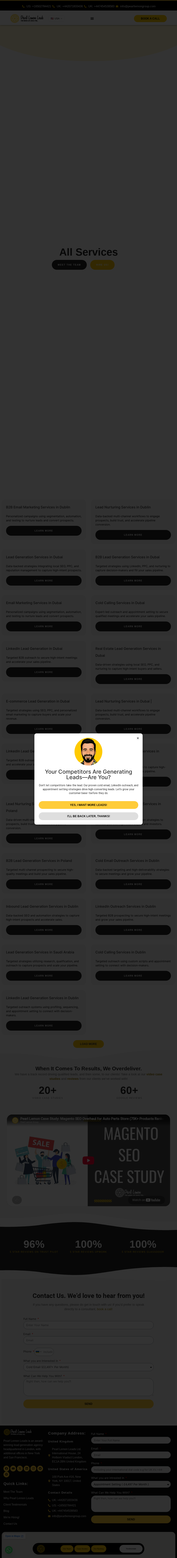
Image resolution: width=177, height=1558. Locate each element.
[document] (88, 779)
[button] (138, 738)
